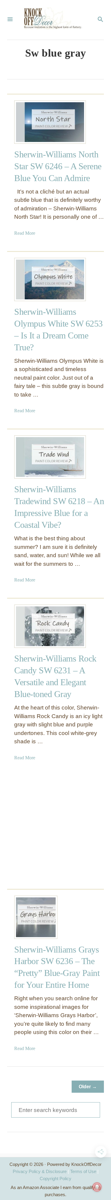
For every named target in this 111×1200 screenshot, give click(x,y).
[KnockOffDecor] (55, 20)
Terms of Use (83, 1171)
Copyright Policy (55, 1178)
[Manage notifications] (97, 1187)
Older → (88, 1086)
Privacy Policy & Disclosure (40, 1171)
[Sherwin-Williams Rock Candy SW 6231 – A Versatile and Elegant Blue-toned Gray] (35, 626)
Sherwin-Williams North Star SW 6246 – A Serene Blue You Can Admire (58, 166)
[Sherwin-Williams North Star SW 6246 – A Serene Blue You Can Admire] (35, 122)
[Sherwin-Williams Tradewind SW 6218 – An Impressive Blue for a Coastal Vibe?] (35, 457)
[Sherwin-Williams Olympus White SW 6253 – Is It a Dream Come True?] (35, 279)
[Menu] (10, 20)
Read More (24, 233)
